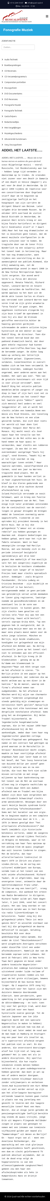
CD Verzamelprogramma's (15, 76)
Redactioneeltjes (11, 122)
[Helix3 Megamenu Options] (47, 16)
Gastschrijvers (10, 116)
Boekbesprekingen (12, 65)
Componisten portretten (15, 82)
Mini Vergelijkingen (12, 128)
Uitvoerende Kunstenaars (15, 139)
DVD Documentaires (13, 94)
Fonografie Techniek (13, 111)
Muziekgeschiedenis (13, 133)
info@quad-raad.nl (35, 3)
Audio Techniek (11, 59)
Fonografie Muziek (12, 105)
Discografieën (10, 88)
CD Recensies (10, 71)
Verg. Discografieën (13, 145)
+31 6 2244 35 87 (16, 3)
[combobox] (18, 47)
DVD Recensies (11, 99)
